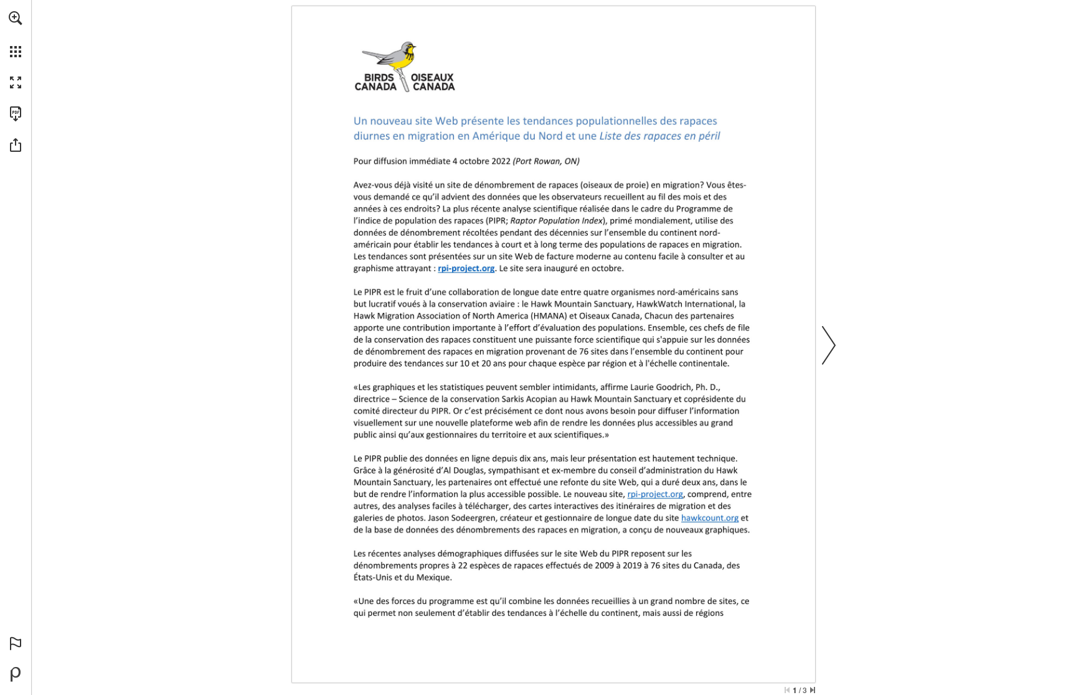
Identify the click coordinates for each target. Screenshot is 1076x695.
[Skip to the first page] (787, 690)
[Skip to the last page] (812, 690)
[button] (15, 18)
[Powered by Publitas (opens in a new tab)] (15, 674)
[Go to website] (466, 267)
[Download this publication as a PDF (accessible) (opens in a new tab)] (15, 113)
